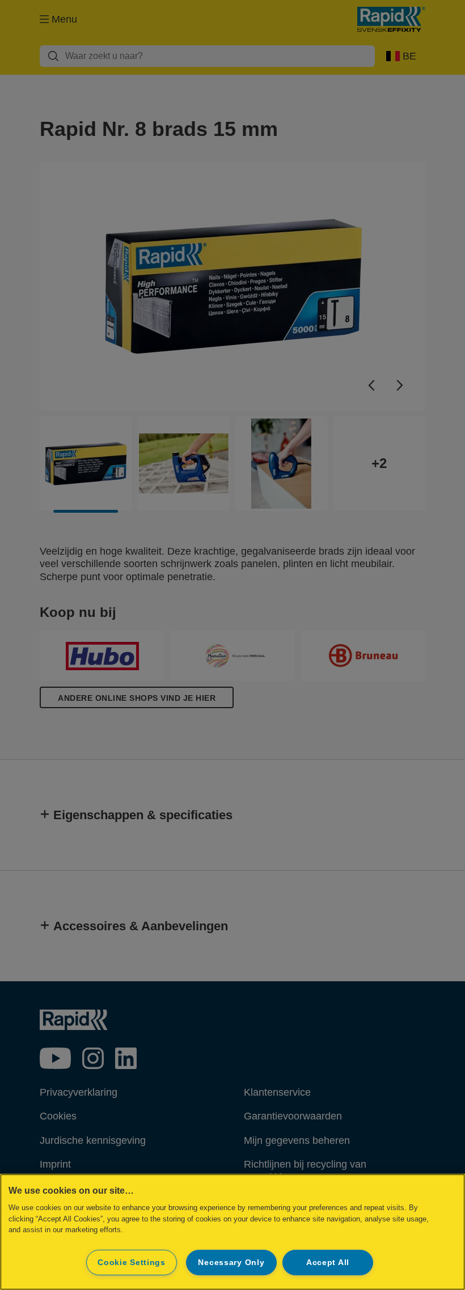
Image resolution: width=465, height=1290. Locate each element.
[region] (232, 1232)
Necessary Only (231, 1262)
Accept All (327, 1262)
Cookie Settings (132, 1262)
